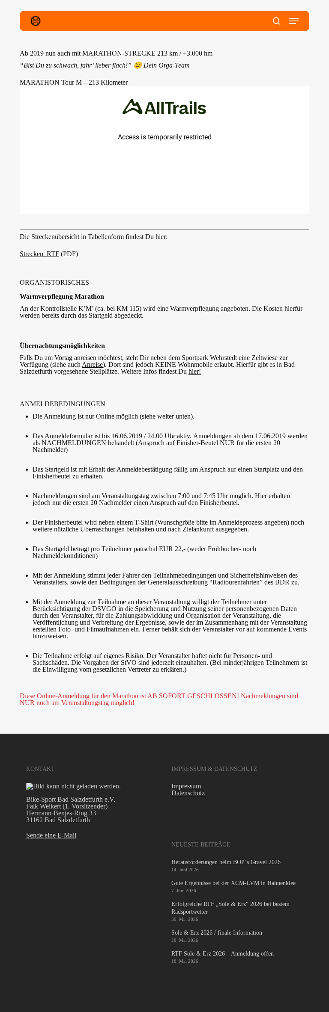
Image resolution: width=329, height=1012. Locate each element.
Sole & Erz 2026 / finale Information (216, 932)
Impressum (186, 786)
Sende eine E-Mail (51, 835)
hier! (194, 371)
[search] (277, 21)
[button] (294, 21)
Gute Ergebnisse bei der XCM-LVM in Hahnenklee (233, 883)
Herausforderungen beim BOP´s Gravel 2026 (226, 862)
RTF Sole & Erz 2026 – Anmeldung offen (222, 953)
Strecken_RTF (39, 253)
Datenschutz (188, 793)
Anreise (92, 364)
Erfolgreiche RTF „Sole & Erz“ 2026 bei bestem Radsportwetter (230, 908)
